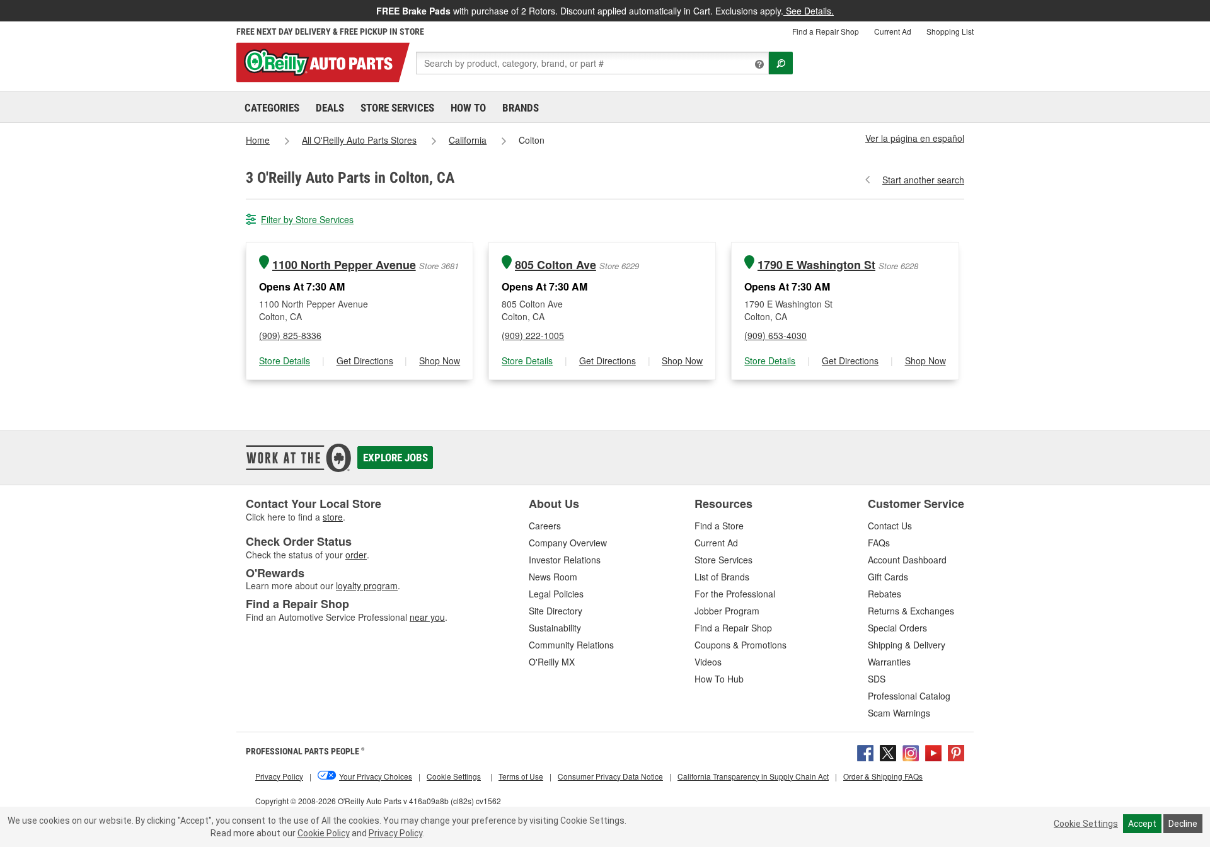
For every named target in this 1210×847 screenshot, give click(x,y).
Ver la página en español (914, 138)
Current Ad (892, 31)
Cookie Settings (1086, 824)
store (333, 516)
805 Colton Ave (555, 265)
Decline (1182, 824)
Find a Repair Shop (825, 31)
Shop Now (439, 360)
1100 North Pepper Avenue (344, 265)
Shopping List (950, 31)
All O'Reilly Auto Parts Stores (359, 140)
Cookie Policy (323, 833)
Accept (1142, 824)
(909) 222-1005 (533, 335)
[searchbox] (592, 63)
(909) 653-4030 (775, 335)
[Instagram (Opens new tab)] (910, 751)
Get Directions (365, 360)
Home (258, 140)
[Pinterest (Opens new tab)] (956, 751)
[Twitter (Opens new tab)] (888, 751)
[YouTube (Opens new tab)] (933, 751)
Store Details (284, 360)
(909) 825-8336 (290, 335)
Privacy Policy (395, 833)
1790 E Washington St (816, 265)
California (468, 140)
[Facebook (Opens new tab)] (865, 751)
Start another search (923, 179)
